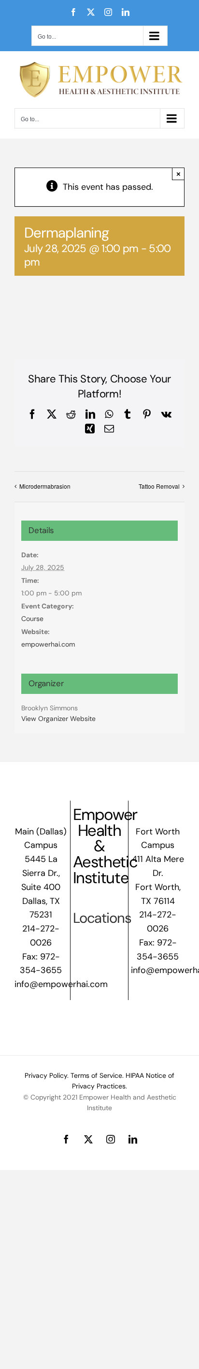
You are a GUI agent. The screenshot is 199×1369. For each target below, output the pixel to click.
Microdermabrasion (45, 486)
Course (32, 618)
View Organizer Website (58, 718)
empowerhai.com (48, 644)
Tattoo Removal (159, 486)
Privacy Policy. (47, 1075)
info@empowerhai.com (61, 984)
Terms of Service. (97, 1075)
